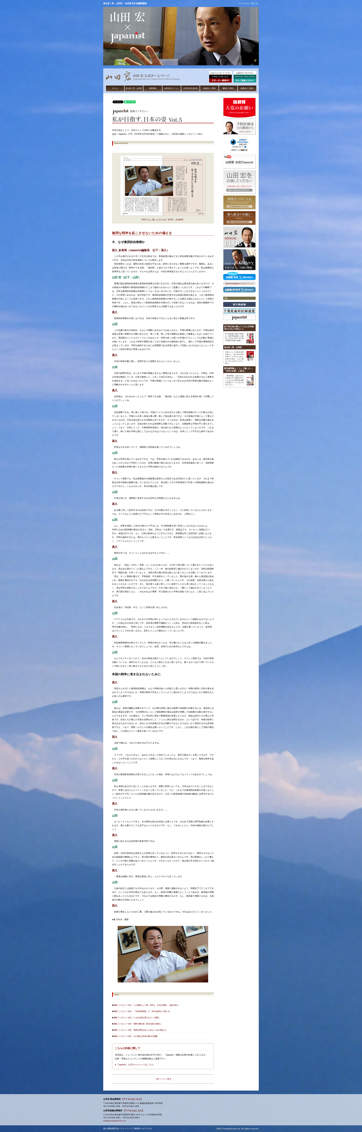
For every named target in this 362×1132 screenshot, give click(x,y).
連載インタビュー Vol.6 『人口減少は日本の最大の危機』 (136, 1036)
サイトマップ (127, 1128)
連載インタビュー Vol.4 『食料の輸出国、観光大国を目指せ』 (137, 1024)
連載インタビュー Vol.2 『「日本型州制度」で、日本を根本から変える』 (142, 1011)
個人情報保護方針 (111, 1128)
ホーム (115, 88)
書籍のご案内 (228, 88)
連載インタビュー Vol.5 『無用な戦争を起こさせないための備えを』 (140, 1030)
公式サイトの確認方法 (239, 150)
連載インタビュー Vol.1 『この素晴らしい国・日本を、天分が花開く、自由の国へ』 (146, 1005)
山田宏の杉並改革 (190, 88)
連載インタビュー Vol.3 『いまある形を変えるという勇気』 (136, 1018)
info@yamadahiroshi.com (114, 1121)
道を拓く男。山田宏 (134, 88)
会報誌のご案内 (209, 88)
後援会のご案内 (247, 88)
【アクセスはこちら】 (132, 1099)
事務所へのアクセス (143, 1128)
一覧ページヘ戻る (162, 1079)
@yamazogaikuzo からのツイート (239, 283)
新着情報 (152, 88)
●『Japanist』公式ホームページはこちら (134, 1064)
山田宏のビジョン (171, 88)
